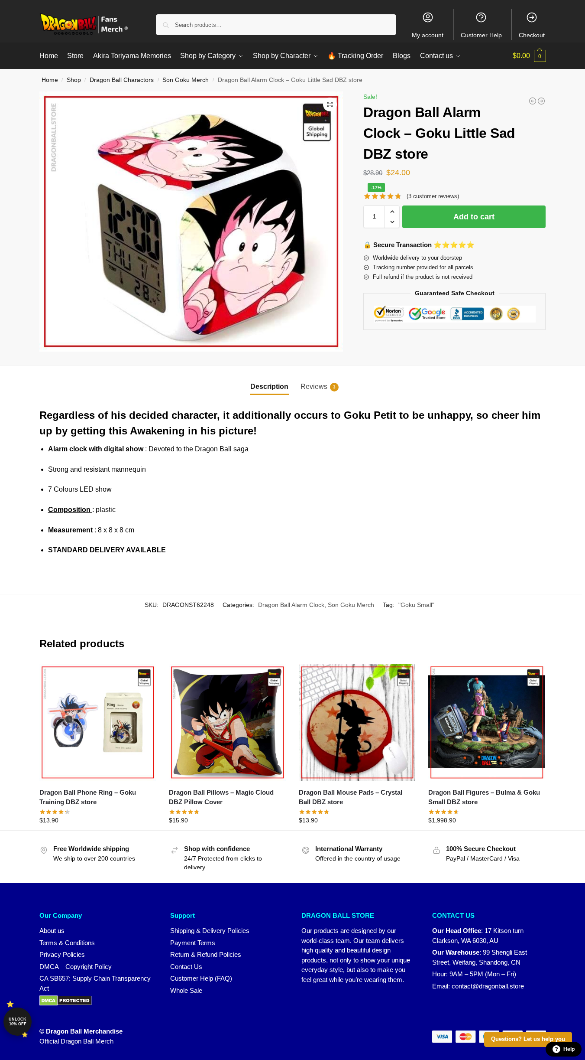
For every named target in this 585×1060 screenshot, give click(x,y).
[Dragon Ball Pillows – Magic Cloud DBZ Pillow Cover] (227, 722)
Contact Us (186, 966)
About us (52, 930)
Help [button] (569, 1049)
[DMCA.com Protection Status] (96, 1000)
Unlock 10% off (17, 1021)
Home (50, 80)
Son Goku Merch (185, 80)
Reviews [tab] (318, 386)
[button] (529, 56)
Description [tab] (269, 386)
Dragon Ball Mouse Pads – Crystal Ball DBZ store (350, 797)
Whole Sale (186, 990)
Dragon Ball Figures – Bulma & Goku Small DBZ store (484, 797)
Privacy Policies (62, 954)
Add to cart (474, 216)
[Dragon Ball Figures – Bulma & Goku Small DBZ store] (486, 722)
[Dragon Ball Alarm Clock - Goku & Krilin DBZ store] (541, 101)
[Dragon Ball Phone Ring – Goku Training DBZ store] (97, 722)
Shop (74, 80)
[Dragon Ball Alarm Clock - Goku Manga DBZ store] (532, 101)
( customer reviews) (433, 196)
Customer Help (481, 35)
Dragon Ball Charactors (122, 80)
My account (427, 35)
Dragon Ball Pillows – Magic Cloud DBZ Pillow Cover (221, 797)
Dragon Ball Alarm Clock (291, 604)
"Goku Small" (416, 604)
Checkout (532, 35)
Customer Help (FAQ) (201, 978)
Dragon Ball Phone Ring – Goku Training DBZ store (87, 797)
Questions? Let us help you (528, 1039)
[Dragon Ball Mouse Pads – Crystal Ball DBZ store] (357, 722)
